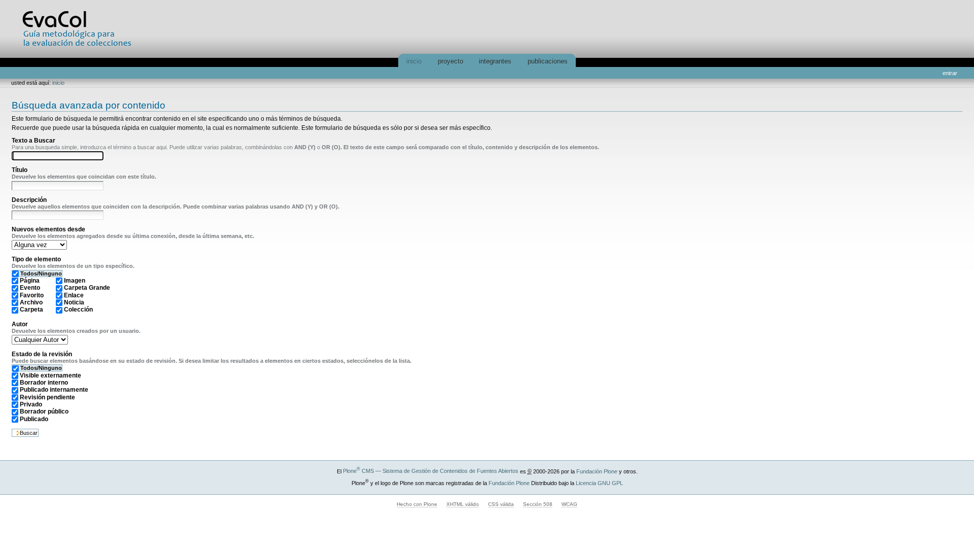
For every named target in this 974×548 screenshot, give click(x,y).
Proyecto (450, 61)
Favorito (32, 295)
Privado (31, 404)
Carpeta (31, 309)
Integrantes (495, 61)
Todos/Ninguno (41, 273)
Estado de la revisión (42, 354)
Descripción (29, 199)
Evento (30, 287)
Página (30, 280)
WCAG (569, 504)
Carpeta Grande (87, 287)
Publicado (34, 419)
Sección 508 (537, 504)
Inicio (414, 61)
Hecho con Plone (417, 504)
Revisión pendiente (47, 397)
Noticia (74, 302)
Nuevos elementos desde (48, 229)
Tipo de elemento (36, 259)
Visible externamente (50, 375)
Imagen (74, 280)
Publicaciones (548, 61)
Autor (20, 324)
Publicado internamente (54, 389)
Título (19, 170)
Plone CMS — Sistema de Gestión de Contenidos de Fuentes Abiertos (430, 471)
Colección (78, 309)
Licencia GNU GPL (599, 483)
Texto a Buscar (33, 140)
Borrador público (44, 411)
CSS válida (501, 504)
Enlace (74, 295)
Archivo (31, 302)
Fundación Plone (596, 471)
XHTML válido (462, 504)
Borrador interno (44, 382)
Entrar (950, 73)
